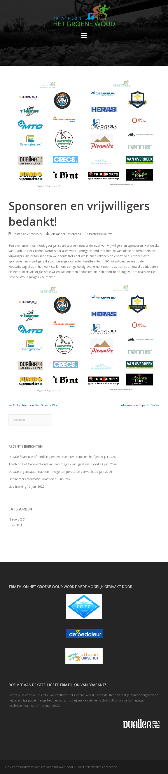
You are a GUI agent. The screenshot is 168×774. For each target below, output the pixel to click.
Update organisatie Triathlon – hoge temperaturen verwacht (51, 471)
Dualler (79, 767)
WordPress (26, 767)
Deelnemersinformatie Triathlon (31, 479)
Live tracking (17, 486)
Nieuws (107, 234)
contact (107, 767)
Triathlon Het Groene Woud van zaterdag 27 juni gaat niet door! (54, 464)
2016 (15, 524)
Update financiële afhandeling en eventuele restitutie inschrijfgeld (54, 457)
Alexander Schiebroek (66, 234)
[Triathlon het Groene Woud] (84, 16)
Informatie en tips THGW (138, 405)
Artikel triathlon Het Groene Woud (36, 405)
